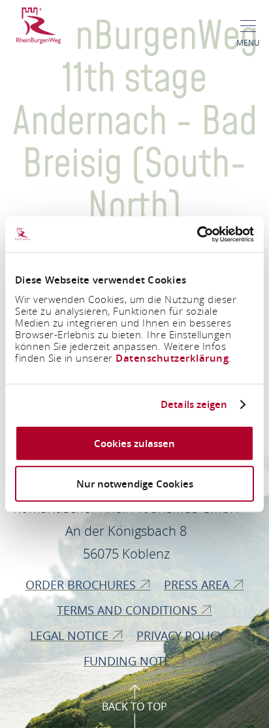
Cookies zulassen (134, 443)
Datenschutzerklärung (172, 357)
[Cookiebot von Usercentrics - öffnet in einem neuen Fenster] (197, 234)
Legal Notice (71, 635)
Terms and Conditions (128, 610)
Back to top (134, 706)
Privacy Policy (181, 635)
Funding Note (129, 661)
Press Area (198, 584)
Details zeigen (194, 405)
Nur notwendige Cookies (134, 484)
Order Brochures (82, 584)
